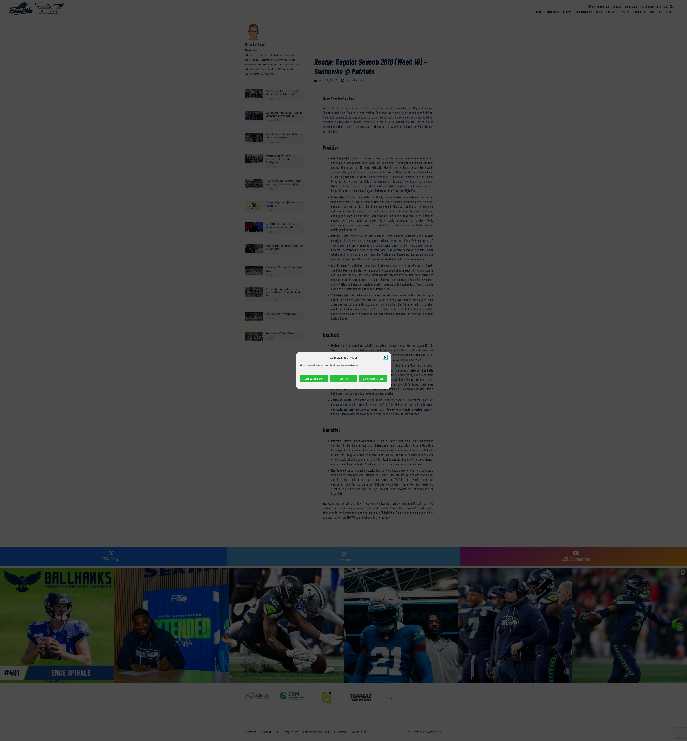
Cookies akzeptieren (314, 378)
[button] (385, 357)
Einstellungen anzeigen (373, 378)
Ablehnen (344, 378)
